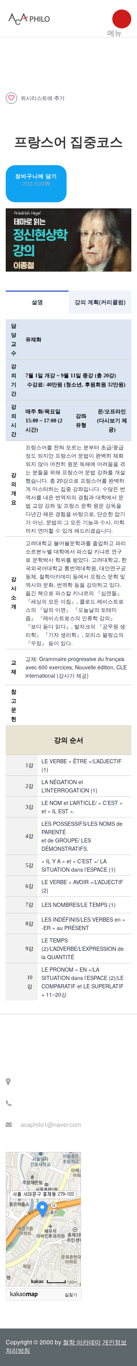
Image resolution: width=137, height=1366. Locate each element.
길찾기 (71, 1295)
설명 (37, 302)
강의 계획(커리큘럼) (100, 302)
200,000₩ (36, 183)
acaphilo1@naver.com (51, 1124)
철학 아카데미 (82, 1342)
